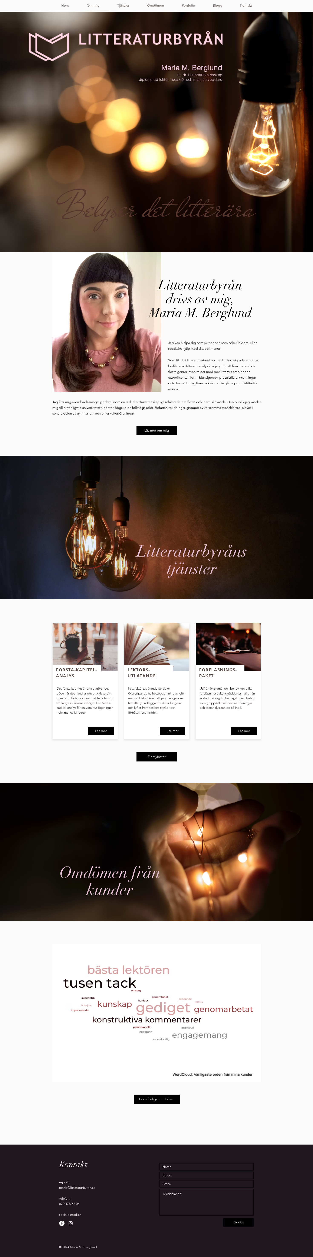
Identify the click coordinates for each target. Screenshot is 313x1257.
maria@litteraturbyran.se (77, 1188)
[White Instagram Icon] (70, 1223)
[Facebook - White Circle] (62, 1223)
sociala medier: (70, 1215)
